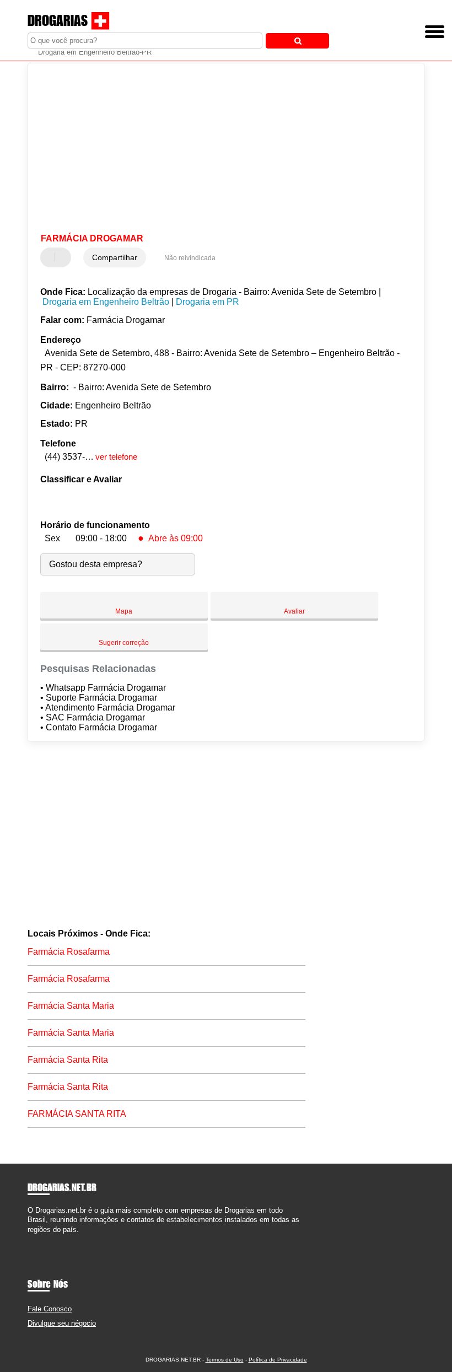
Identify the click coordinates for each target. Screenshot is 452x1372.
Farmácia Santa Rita (68, 1059)
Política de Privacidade (278, 1360)
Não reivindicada (190, 258)
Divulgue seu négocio (62, 1323)
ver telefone (116, 456)
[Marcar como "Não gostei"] (64, 257)
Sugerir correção (124, 643)
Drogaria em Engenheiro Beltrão (105, 301)
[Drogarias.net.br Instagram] (39, 1239)
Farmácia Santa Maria (71, 1005)
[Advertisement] (217, 149)
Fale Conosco (50, 1309)
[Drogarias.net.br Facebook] (30, 1239)
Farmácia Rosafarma (69, 951)
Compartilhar (114, 257)
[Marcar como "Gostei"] (50, 257)
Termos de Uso (225, 1360)
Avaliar (294, 611)
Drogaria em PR (207, 301)
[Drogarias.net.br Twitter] (35, 1239)
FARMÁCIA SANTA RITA (77, 1113)
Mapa (123, 611)
